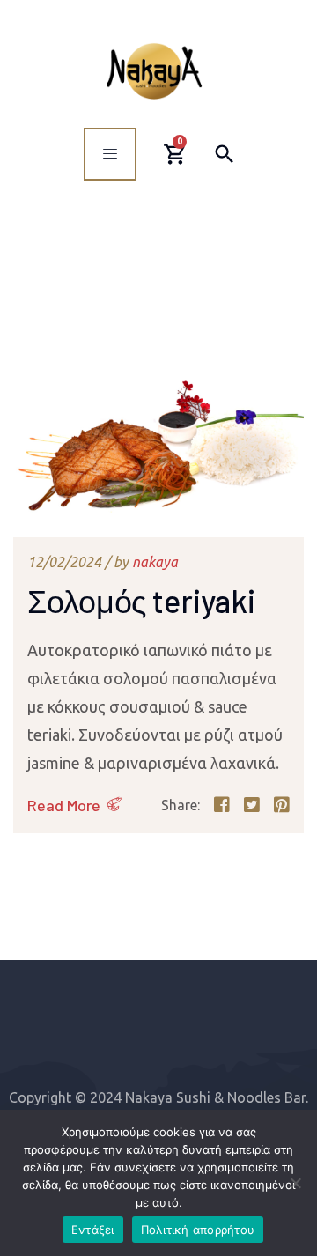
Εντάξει (92, 1230)
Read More (63, 805)
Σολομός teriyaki (140, 600)
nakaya (155, 562)
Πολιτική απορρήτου (198, 1230)
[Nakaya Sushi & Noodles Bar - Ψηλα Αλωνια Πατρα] (154, 71)
